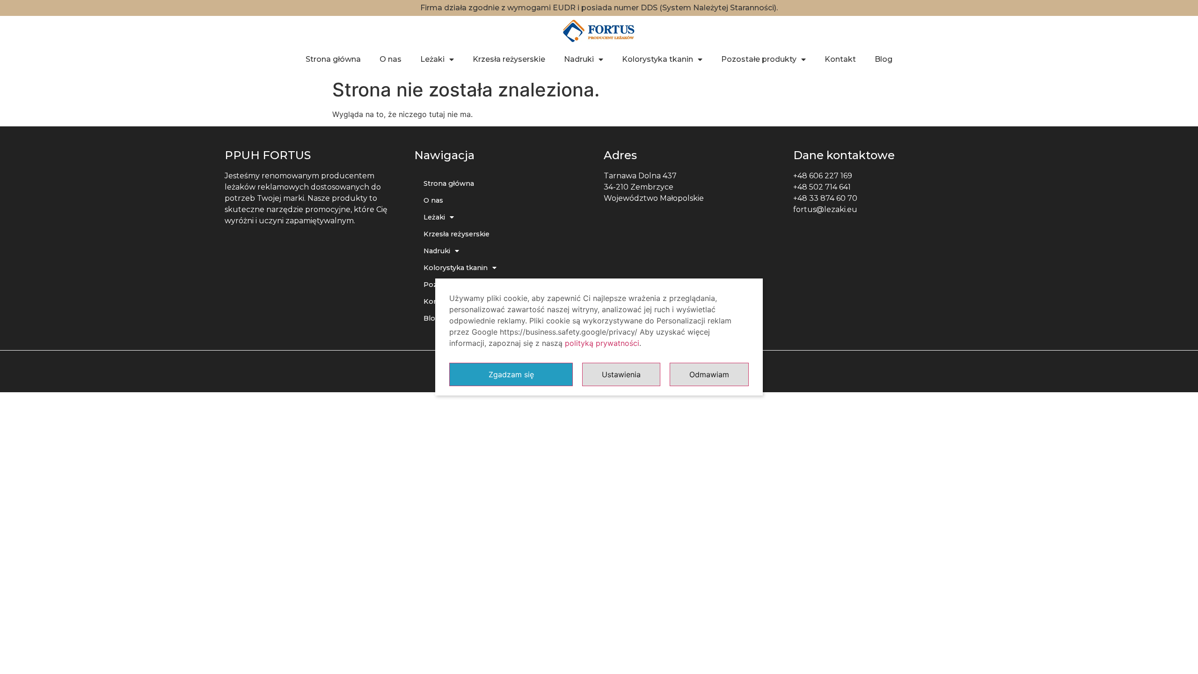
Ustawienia (621, 374)
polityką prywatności (602, 343)
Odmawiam (709, 374)
